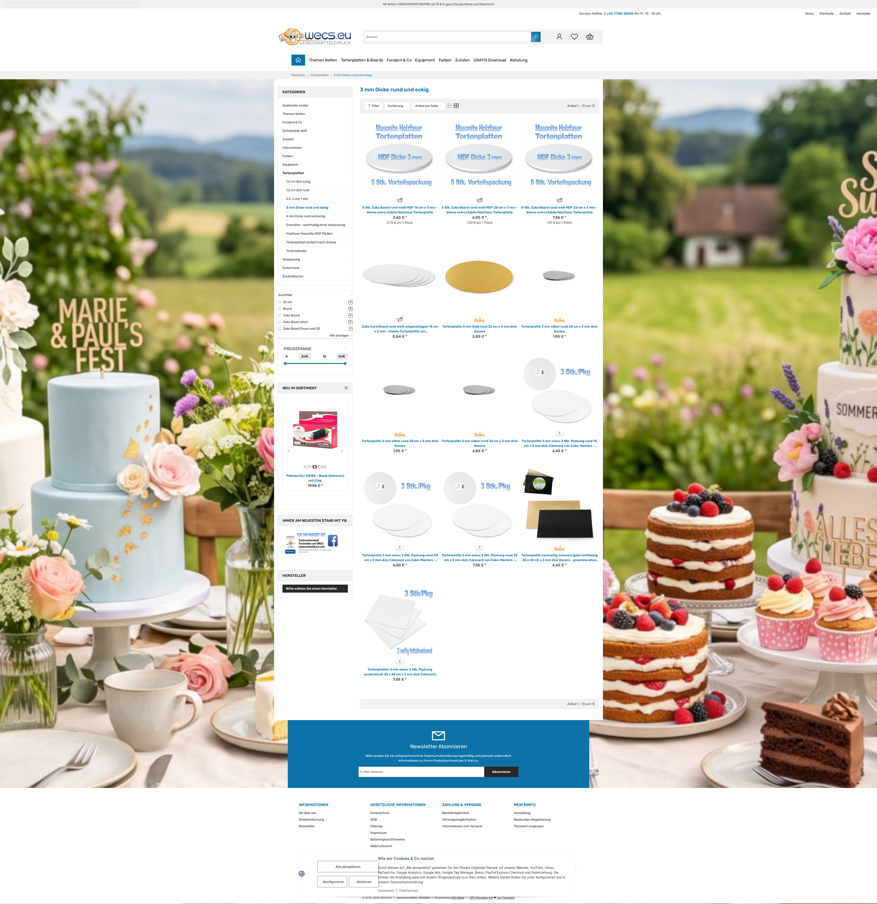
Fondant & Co (399, 60)
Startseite (826, 14)
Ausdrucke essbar (296, 105)
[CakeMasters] (559, 434)
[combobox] (448, 37)
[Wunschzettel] (574, 37)
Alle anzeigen (339, 335)
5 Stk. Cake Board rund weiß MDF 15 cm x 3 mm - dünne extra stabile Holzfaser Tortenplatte (400, 210)
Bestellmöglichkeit (455, 813)
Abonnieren (501, 772)
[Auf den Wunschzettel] (434, 123)
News (810, 14)
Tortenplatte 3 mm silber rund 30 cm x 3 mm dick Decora (400, 443)
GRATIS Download (490, 60)
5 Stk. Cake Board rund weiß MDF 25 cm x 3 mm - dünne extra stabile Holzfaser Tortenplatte (559, 210)
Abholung (519, 60)
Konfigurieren (333, 882)
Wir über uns (307, 813)
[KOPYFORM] (315, 467)
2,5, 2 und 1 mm (297, 199)
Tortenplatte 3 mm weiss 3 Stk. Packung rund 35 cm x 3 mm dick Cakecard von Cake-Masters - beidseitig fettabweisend (480, 557)
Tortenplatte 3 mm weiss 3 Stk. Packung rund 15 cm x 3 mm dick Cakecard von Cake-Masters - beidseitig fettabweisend (559, 443)
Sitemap (376, 826)
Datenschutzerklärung (440, 756)
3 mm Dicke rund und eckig (307, 207)
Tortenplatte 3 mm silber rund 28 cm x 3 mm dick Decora (559, 329)
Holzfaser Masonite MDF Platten (309, 234)
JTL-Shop (458, 897)
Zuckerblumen (293, 276)
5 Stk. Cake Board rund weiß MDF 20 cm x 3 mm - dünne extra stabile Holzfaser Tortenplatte (480, 210)
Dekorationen (292, 148)
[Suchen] (536, 37)
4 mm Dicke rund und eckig (305, 216)
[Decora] (479, 319)
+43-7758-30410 (620, 14)
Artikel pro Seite (426, 106)
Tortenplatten (293, 173)
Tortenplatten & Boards (362, 60)
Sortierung (395, 106)
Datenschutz (408, 890)
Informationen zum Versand (462, 826)
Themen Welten (323, 60)
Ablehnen (364, 882)
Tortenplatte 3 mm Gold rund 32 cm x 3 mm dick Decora (479, 329)
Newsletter (307, 826)
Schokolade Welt (295, 131)
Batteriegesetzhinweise (387, 839)
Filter (375, 106)
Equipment (425, 60)
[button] (559, 37)
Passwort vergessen (529, 826)
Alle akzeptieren (348, 867)
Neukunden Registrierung (532, 820)
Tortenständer (296, 251)
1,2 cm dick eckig (298, 181)
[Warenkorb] (589, 37)
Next (342, 451)
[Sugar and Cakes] (399, 200)
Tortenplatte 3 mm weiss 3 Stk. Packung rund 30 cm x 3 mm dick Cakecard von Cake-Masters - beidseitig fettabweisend (400, 557)
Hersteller (863, 14)
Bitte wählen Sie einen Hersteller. (312, 589)
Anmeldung (522, 813)
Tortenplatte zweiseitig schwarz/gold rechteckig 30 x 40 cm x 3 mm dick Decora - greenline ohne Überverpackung (559, 557)
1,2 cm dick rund (297, 190)
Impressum (386, 890)
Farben (445, 60)
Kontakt (845, 14)
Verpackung (291, 259)
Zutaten (462, 60)
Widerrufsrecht (381, 846)
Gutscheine (291, 268)
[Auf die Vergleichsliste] (427, 123)
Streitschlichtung (311, 820)
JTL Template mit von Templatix (492, 897)
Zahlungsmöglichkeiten (459, 820)
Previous (288, 451)
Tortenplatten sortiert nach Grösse (311, 242)
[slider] (285, 363)
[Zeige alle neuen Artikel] (346, 388)
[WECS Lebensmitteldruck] (316, 36)
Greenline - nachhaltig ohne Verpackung (315, 225)
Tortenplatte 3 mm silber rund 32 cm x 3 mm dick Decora (479, 443)
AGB (373, 820)
